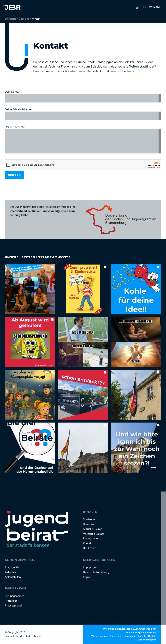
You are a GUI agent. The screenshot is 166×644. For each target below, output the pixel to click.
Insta (130, 71)
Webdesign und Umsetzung (106, 636)
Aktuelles (10, 572)
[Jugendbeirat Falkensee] (12, 7)
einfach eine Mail (80, 71)
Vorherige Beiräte (93, 533)
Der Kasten (89, 548)
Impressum (89, 567)
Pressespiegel (13, 605)
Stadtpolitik (12, 567)
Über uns (24, 18)
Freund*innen (91, 538)
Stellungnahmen (14, 596)
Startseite (10, 18)
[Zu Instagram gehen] (137, 7)
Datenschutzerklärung (96, 572)
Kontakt (87, 543)
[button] (145, 7)
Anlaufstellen (13, 577)
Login (86, 577)
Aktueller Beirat (92, 529)
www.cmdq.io (134, 632)
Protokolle (11, 600)
